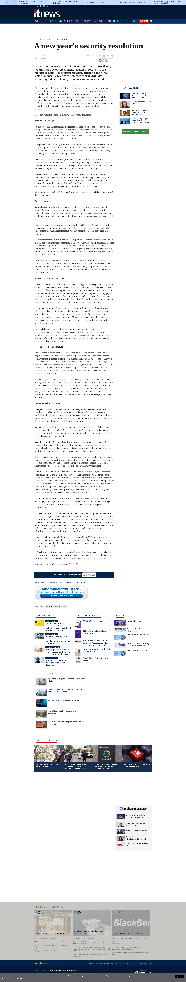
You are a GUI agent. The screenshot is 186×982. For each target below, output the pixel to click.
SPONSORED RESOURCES (88, 615)
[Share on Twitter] (93, 55)
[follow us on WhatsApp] (47, 6)
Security (65, 39)
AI (65, 21)
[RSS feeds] (50, 6)
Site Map (146, 963)
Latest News (7, 2)
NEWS (35, 21)
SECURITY (58, 21)
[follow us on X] (37, 6)
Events (120, 615)
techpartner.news (56, 970)
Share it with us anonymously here (73, 582)
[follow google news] (44, 6)
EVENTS (119, 21)
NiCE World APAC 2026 (137, 635)
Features (45, 39)
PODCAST (111, 21)
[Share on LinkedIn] (100, 55)
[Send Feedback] (104, 55)
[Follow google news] (105, 60)
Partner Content (45, 615)
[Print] (111, 55)
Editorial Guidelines (107, 963)
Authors (116, 963)
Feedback (122, 963)
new (42, 606)
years (64, 606)
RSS (151, 963)
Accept (179, 977)
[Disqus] (73, 802)
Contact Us (91, 963)
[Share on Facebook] (96, 55)
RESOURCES (99, 21)
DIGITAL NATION (73, 21)
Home (36, 39)
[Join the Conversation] (88, 55)
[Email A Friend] (108, 55)
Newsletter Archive (137, 963)
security (57, 606)
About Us (97, 963)
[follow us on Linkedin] (34, 6)
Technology (55, 39)
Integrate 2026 (134, 621)
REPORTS (87, 21)
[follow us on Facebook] (40, 6)
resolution (49, 606)
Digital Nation (68, 970)
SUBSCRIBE (144, 21)
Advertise (128, 963)
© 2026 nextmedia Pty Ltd (50, 963)
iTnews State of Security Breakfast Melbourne (138, 645)
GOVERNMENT (47, 21)
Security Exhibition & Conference (136, 630)
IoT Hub (77, 970)
